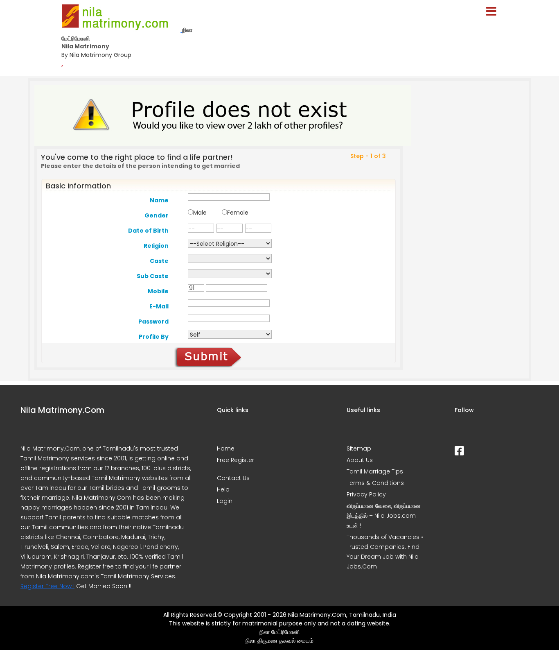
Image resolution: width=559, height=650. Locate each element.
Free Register (235, 460)
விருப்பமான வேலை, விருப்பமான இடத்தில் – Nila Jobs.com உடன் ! (384, 516)
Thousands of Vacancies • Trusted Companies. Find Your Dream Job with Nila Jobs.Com (385, 552)
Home (225, 448)
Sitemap (359, 448)
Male (200, 212)
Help (223, 489)
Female (237, 212)
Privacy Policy (366, 494)
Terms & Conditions (375, 483)
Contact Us (233, 478)
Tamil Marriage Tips (375, 471)
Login (224, 501)
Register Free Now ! (47, 586)
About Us (360, 460)
